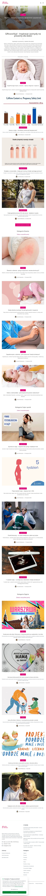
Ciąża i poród (23, 127)
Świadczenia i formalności (28, 866)
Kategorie (26, 850)
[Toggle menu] (43, 2)
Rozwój (24, 855)
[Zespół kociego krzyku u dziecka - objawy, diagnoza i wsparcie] (23, 73)
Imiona (23, 14)
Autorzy (4, 850)
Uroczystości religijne (27, 868)
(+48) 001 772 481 (6, 843)
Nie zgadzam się (14, 889)
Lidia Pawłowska (5, 855)
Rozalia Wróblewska (6, 853)
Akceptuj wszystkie (14, 892)
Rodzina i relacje (26, 864)
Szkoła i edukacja (26, 870)
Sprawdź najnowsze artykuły (23, 224)
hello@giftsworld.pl (7, 845)
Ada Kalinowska (5, 857)
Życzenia (25, 874)
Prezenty (25, 857)
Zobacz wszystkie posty (23, 234)
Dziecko (23, 82)
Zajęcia (23, 631)
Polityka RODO (31, 883)
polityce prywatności (19, 886)
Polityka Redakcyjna (38, 883)
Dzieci (24, 861)
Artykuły (25, 825)
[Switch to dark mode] (41, 3)
